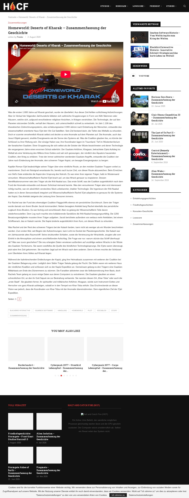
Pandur (20, 37)
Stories (170, 6)
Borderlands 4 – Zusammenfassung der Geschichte (26, 367)
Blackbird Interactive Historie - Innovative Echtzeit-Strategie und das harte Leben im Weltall (164, 51)
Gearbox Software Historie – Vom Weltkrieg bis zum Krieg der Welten (165, 35)
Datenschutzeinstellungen (141, 495)
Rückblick (101, 310)
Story (114, 310)
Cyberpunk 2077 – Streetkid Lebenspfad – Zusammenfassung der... (66, 368)
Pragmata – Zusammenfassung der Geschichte (48, 470)
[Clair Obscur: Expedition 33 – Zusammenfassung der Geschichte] (139, 119)
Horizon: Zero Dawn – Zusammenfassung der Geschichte (163, 100)
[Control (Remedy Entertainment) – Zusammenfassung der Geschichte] (139, 155)
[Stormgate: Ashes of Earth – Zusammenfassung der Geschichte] (20, 455)
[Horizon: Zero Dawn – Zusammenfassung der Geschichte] (139, 101)
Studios (104, 6)
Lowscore (138, 6)
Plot (90, 310)
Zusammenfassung (18, 316)
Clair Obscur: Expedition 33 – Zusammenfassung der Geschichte (165, 117)
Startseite (12, 17)
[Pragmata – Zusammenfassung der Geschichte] (49, 455)
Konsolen (121, 6)
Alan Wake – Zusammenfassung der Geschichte (163, 174)
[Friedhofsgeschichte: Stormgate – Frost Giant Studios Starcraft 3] (20, 421)
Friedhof (155, 6)
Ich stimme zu (118, 495)
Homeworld (77, 310)
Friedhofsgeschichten (143, 205)
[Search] (184, 6)
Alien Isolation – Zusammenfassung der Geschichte (48, 436)
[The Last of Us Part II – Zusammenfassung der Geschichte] (139, 137)
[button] (12, 356)
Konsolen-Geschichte (143, 211)
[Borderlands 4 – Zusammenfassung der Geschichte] (26, 349)
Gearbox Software (44, 310)
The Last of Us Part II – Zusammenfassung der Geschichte (163, 135)
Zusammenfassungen (143, 224)
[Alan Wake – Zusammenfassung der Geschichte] (139, 175)
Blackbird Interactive (20, 310)
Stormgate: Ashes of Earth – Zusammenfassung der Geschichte (20, 471)
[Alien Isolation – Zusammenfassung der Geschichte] (49, 421)
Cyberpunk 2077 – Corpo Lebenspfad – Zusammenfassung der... (105, 368)
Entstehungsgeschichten (144, 198)
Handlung (62, 310)
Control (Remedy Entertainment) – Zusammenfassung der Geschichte (163, 155)
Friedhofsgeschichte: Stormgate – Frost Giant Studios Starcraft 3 (20, 436)
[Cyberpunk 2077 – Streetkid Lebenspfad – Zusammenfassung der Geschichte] (66, 349)
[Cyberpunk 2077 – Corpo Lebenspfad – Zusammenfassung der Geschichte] (105, 349)
